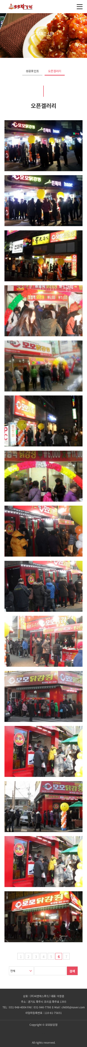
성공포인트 (32, 71)
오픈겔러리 (54, 71)
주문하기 (43, 1034)
